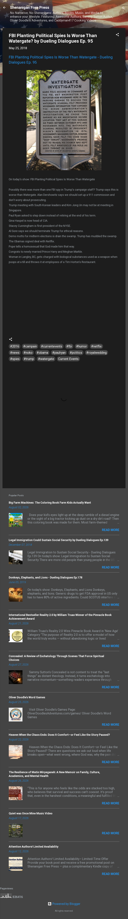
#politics (76, 352)
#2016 (14, 346)
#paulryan (59, 352)
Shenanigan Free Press (29, 7)
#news (14, 352)
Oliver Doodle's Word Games (27, 697)
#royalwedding (96, 352)
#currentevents (51, 346)
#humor (81, 346)
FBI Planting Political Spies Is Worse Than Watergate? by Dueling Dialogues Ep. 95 (53, 38)
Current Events (68, 359)
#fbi (69, 346)
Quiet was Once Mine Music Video (30, 813)
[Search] (124, 8)
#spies (15, 359)
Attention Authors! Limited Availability (33, 846)
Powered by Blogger (66, 904)
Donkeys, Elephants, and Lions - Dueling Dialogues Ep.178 (45, 577)
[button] (117, 35)
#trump (29, 359)
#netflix (96, 346)
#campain (30, 346)
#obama (42, 352)
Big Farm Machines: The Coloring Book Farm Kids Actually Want (50, 502)
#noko (28, 352)
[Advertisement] (64, 459)
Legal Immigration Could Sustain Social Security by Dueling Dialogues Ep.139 (58, 540)
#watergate (46, 359)
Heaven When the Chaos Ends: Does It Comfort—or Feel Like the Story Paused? (59, 734)
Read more (110, 530)
